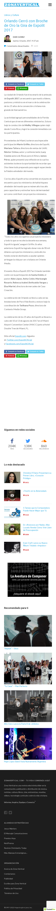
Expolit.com (20, 336)
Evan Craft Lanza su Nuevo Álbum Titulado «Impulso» (35, 544)
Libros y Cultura (11, 15)
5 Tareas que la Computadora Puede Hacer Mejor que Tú (36, 509)
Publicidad (8, 878)
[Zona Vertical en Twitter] (11, 813)
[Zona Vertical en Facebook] (6, 813)
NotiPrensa (9, 843)
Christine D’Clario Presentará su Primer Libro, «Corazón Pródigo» (37, 476)
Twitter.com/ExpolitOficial (19, 339)
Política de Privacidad (13, 888)
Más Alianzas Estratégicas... (15, 853)
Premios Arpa (9, 838)
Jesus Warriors (10, 828)
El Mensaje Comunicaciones (16, 833)
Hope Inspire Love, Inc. (23, 907)
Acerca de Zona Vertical (14, 869)
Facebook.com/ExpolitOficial (19, 343)
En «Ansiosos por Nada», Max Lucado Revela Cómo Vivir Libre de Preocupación (37, 527)
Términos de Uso (11, 893)
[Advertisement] (28, 399)
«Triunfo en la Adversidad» (35, 491)
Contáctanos (9, 874)
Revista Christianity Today (15, 848)
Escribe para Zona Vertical (15, 883)
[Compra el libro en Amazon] (28, 580)
